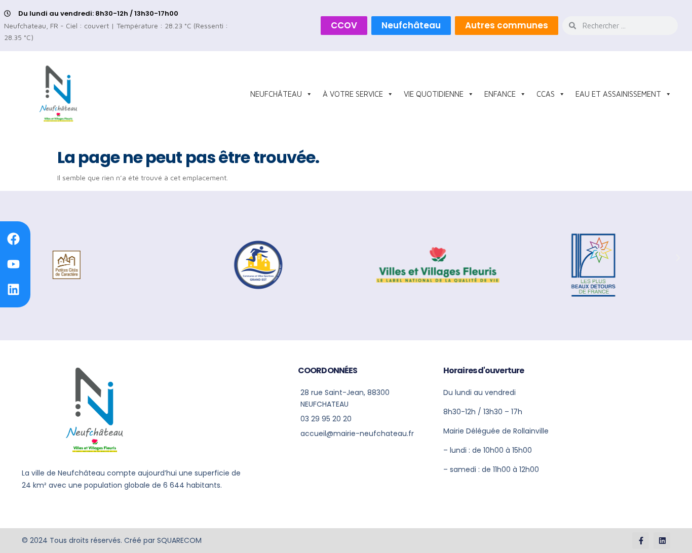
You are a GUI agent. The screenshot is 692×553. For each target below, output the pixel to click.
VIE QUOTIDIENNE (434, 94)
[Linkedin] (12, 289)
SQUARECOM (179, 540)
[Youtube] (12, 264)
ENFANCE (500, 94)
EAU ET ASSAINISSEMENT (618, 94)
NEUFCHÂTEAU (276, 94)
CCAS (545, 94)
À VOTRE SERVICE (353, 94)
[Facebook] (12, 239)
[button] (678, 258)
